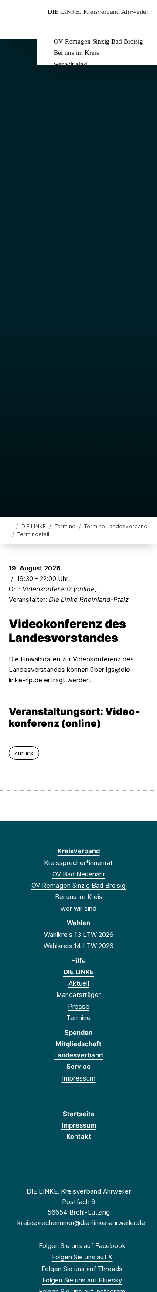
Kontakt (78, 1136)
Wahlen (78, 923)
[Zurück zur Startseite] (11, 526)
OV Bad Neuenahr (78, 874)
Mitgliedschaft (78, 1044)
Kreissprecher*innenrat (78, 863)
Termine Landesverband (115, 526)
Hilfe (78, 960)
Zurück (24, 753)
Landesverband (78, 1055)
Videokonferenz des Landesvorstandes (67, 631)
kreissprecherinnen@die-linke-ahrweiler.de (81, 1222)
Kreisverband (79, 851)
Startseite (79, 1114)
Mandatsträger (78, 994)
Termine (65, 526)
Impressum (79, 1078)
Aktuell (78, 983)
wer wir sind (70, 63)
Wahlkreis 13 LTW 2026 (78, 934)
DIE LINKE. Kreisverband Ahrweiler (98, 12)
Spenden (78, 1032)
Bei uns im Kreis (76, 52)
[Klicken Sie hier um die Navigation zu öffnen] (144, 25)
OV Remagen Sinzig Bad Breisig (98, 41)
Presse (78, 1006)
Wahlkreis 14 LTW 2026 (78, 946)
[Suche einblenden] (120, 25)
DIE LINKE (33, 526)
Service (78, 1066)
